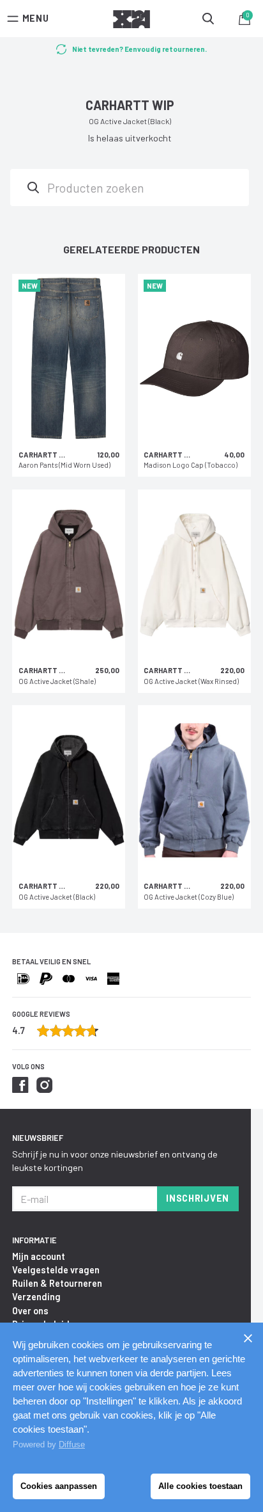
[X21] (131, 21)
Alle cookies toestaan (200, 1486)
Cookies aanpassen (58, 1486)
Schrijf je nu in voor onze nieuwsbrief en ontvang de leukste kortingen (115, 1161)
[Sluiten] (247, 1338)
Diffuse (72, 1444)
